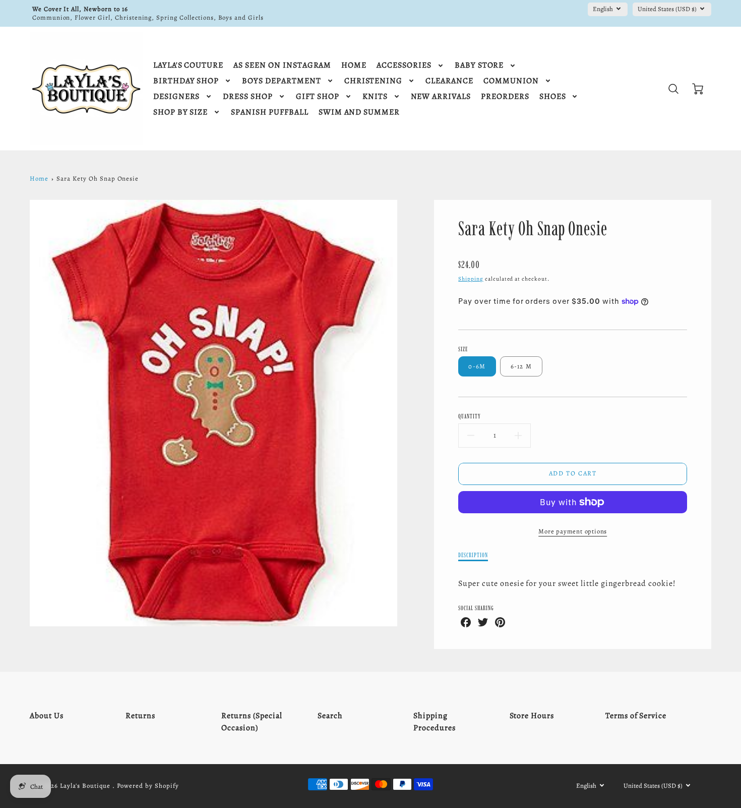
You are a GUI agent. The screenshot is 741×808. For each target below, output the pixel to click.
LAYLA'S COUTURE (188, 65)
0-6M (476, 366)
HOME (353, 65)
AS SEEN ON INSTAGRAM (282, 65)
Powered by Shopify (147, 785)
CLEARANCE (449, 81)
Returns (140, 715)
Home (39, 178)
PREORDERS (505, 96)
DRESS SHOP (248, 96)
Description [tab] (473, 555)
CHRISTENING (373, 81)
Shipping (470, 279)
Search (330, 715)
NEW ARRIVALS (441, 96)
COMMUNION (511, 81)
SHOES (552, 96)
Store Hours (532, 715)
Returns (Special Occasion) (251, 721)
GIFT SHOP (317, 96)
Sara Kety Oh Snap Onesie (97, 178)
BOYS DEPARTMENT (281, 81)
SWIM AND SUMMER (359, 112)
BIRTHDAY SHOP (186, 81)
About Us (47, 715)
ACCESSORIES (404, 65)
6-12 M (521, 366)
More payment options (572, 531)
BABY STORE (479, 65)
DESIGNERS (176, 96)
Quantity (469, 416)
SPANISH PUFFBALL (269, 112)
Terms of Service (635, 715)
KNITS (375, 96)
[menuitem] (188, 65)
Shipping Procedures (434, 721)
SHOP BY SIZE (180, 112)
